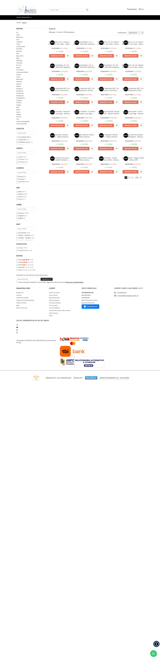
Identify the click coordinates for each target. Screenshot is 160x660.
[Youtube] (17, 327)
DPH (17, 53)
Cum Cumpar (53, 295)
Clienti (52, 288)
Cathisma (19, 42)
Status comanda (54, 293)
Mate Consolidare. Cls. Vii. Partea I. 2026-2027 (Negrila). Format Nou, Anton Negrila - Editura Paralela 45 (59, 66)
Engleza (20, 218)
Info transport (53, 313)
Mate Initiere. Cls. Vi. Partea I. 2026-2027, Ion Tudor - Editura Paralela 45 (133, 43)
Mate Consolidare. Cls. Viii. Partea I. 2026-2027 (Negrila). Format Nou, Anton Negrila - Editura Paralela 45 (108, 66)
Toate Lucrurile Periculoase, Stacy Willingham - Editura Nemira (133, 136)
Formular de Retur (55, 303)
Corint (18, 44)
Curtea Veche (20, 46)
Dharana (19, 51)
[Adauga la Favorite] (67, 56)
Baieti (20, 192)
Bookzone (19, 37)
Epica (18, 58)
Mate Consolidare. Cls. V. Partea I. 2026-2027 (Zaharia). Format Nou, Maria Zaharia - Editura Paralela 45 (84, 43)
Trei (17, 119)
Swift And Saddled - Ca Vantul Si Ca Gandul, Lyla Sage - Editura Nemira (84, 112)
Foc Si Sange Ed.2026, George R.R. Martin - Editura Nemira (108, 112)
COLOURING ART (23, 137)
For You (18, 65)
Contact (18, 295)
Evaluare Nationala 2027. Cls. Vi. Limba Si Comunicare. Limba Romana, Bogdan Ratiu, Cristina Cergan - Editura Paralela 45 (60, 89)
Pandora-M (20, 93)
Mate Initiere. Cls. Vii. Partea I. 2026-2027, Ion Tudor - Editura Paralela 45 (109, 43)
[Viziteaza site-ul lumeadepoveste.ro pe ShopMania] (91, 377)
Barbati (20, 194)
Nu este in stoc (23, 250)
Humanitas (20, 70)
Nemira (18, 84)
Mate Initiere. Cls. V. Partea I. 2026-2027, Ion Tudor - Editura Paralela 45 (60, 43)
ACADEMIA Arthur (24, 142)
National (19, 82)
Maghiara (21, 216)
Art (17, 32)
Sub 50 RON (22, 233)
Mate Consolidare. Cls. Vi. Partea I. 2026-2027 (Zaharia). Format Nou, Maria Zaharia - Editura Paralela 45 (84, 66)
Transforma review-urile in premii (59, 310)
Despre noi (19, 293)
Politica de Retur (54, 300)
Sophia (18, 114)
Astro (18, 35)
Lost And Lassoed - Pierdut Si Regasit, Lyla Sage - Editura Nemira (59, 112)
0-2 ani (20, 157)
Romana (21, 213)
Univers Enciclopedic (22, 121)
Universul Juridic (21, 124)
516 (137, 177)
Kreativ (18, 75)
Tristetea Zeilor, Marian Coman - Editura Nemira (59, 136)
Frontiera (19, 63)
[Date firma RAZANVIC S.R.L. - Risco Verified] (114, 378)
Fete (19, 199)
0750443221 (122, 293)
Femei (20, 197)
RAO (17, 107)
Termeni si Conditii (22, 298)
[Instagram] (17, 332)
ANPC (51, 316)
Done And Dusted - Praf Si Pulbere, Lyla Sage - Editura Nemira (133, 112)
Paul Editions (20, 98)
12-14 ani (21, 159)
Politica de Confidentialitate (74, 282)
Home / (19, 23)
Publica (18, 105)
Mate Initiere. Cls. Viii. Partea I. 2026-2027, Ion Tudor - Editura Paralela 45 (133, 66)
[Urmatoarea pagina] (140, 177)
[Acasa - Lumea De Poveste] (27, 10)
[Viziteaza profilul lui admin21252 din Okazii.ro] (36, 378)
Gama (18, 68)
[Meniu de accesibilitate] (156, 644)
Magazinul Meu (23, 288)
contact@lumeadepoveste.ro (127, 296)
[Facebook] (17, 325)
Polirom (18, 103)
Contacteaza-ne (92, 306)
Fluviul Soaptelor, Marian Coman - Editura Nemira (108, 136)
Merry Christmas (21, 308)
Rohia (18, 110)
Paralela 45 (19, 96)
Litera (18, 77)
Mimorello (19, 79)
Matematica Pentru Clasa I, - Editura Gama (84, 159)
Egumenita (19, 56)
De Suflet (19, 49)
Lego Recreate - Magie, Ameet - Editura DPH (133, 159)
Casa (17, 39)
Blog (17, 305)
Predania (19, 100)
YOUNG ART (22, 140)
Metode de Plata (54, 298)
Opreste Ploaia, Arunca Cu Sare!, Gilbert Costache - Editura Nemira (59, 159)
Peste (20, 260)
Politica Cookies (21, 303)
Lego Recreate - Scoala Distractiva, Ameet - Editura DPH (109, 159)
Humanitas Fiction (22, 72)
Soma (18, 112)
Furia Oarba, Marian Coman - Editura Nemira (84, 136)
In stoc (20, 248)
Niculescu (19, 89)
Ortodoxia (19, 91)
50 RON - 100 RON (24, 235)
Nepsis (18, 86)
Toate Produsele (23, 17)
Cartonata (21, 182)
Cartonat (21, 179)
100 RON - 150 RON (24, 238)
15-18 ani (21, 162)
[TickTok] (17, 330)
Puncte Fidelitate (54, 308)
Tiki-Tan (18, 117)
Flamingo (19, 60)
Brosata (20, 176)
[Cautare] (87, 10)
